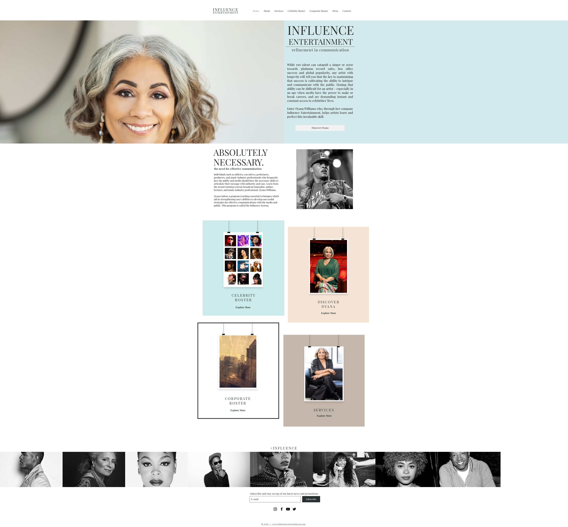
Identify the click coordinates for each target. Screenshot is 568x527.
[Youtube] (288, 509)
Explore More (243, 307)
